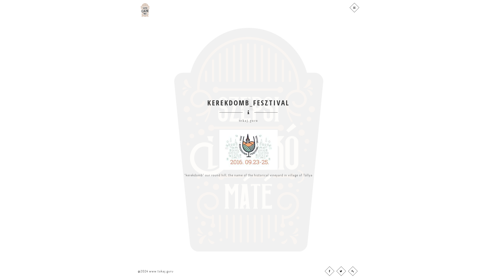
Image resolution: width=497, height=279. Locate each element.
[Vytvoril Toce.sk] (352, 271)
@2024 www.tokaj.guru (156, 271)
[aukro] (341, 271)
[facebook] (329, 271)
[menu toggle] (354, 7)
